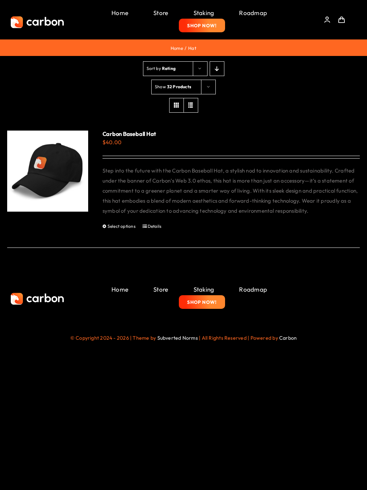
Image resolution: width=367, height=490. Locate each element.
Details (155, 226)
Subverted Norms (177, 338)
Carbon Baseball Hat (129, 133)
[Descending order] (217, 69)
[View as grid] (177, 105)
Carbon (288, 338)
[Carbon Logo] (37, 18)
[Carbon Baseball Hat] (47, 171)
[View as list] (191, 105)
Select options (121, 226)
